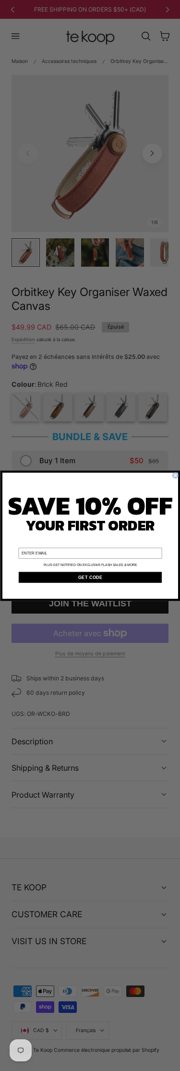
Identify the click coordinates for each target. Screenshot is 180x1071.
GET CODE (90, 577)
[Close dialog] (175, 475)
